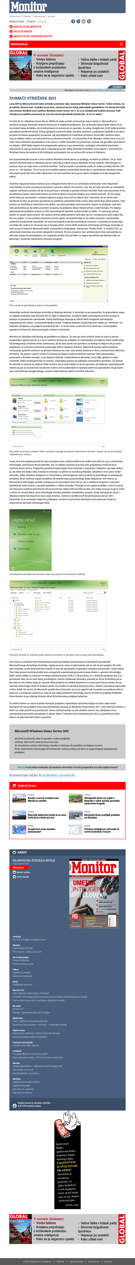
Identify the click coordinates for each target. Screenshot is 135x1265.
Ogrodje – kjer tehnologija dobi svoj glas (31, 1012)
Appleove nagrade (21, 1085)
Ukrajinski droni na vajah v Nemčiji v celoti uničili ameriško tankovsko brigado (102, 800)
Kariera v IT (18, 1009)
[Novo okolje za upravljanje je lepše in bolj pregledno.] (58, 273)
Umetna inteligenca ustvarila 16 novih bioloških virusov (101, 830)
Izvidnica (118, 87)
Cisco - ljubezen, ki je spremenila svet (30, 1021)
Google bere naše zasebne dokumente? (41, 830)
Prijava (31, 21)
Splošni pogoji (76, 1261)
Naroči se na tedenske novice (32, 36)
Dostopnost (93, 1261)
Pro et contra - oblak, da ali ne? (27, 951)
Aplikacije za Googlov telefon (26, 1081)
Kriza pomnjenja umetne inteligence (30, 1036)
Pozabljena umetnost (22, 984)
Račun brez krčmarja (22, 976)
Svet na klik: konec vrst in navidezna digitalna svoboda (39, 1000)
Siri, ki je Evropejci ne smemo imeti (29, 939)
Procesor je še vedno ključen (26, 1045)
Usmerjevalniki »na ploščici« (26, 1073)
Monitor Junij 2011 (114, 90)
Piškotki (27, 16)
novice (31, 795)
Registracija (16, 21)
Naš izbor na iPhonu (22, 1092)
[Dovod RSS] (88, 21)
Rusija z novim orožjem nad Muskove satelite (43, 799)
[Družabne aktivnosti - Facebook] (72, 21)
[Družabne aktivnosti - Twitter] (77, 21)
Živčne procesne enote (23, 964)
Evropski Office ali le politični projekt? (30, 1054)
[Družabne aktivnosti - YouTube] (83, 21)
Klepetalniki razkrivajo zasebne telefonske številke (36, 1033)
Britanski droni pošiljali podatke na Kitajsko (102, 816)
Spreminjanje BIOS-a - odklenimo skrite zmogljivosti (37, 1066)
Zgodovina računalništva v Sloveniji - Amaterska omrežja (40, 1024)
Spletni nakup (22, 31)
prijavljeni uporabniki (58, 775)
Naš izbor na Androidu (23, 1089)
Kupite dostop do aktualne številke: (34, 1103)
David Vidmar (97, 90)
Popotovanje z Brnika (23, 948)
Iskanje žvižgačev (21, 960)
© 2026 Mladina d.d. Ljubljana (37, 1261)
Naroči (21, 767)
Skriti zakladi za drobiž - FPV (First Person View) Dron (38, 1057)
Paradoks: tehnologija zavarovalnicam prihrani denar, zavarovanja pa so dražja (50, 996)
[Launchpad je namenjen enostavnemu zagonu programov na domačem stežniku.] (30, 539)
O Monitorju (14, 16)
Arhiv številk (23, 876)
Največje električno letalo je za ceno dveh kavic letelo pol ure (47, 816)
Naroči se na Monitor (27, 26)
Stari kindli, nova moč (23, 1069)
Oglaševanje (39, 16)
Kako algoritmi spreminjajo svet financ (31, 993)
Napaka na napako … (22, 972)
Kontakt (51, 16)
